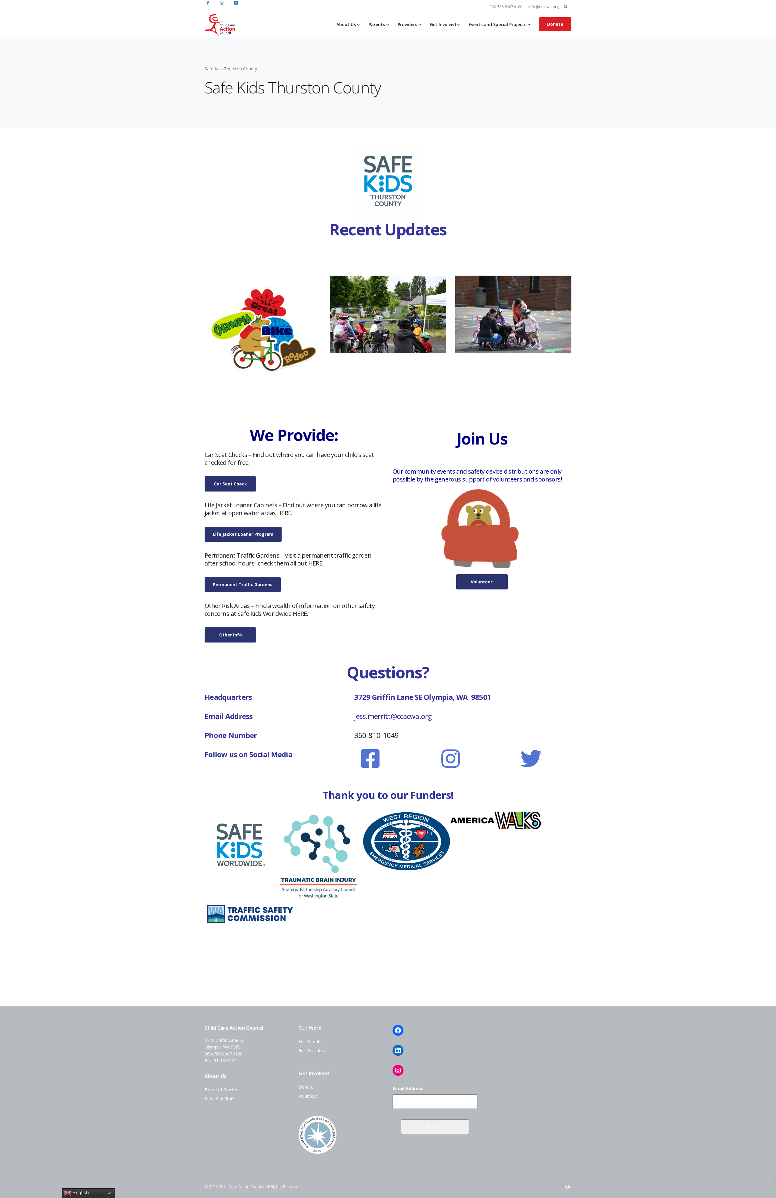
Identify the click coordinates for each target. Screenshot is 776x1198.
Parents (377, 24)
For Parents (310, 1041)
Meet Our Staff (219, 1099)
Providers (407, 24)
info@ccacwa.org (543, 6)
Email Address (408, 1088)
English (80, 1192)
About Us (346, 24)
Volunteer (308, 1096)
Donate (555, 24)
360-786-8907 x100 (506, 6)
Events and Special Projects (497, 24)
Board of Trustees (223, 1089)
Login (566, 1186)
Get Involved (443, 24)
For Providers (312, 1050)
